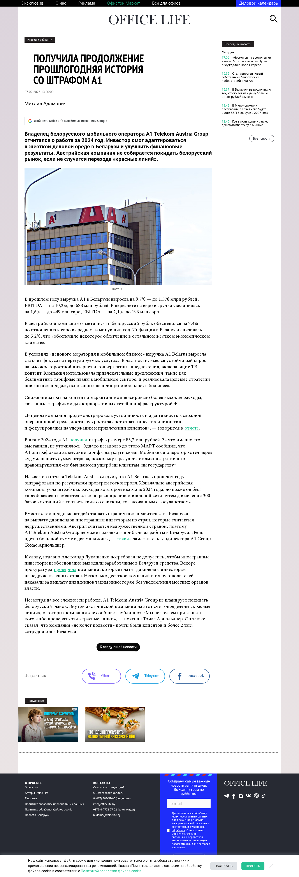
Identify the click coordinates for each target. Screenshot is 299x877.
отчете (192, 428)
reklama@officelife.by (106, 815)
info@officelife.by (104, 804)
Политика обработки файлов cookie (48, 809)
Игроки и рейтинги (39, 39)
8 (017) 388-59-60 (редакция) (112, 798)
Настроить (224, 866)
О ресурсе (31, 787)
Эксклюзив (32, 3)
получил (78, 440)
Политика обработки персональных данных (54, 804)
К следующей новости (118, 647)
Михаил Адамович (46, 103)
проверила (65, 569)
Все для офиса (166, 3)
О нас (61, 3)
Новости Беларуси (37, 815)
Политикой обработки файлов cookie (111, 871)
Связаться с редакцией (109, 787)
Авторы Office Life (36, 793)
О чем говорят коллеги (108, 793)
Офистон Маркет (123, 3)
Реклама (86, 3)
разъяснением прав (184, 833)
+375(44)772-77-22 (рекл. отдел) (114, 809)
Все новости (262, 138)
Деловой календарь (258, 3)
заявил (124, 539)
